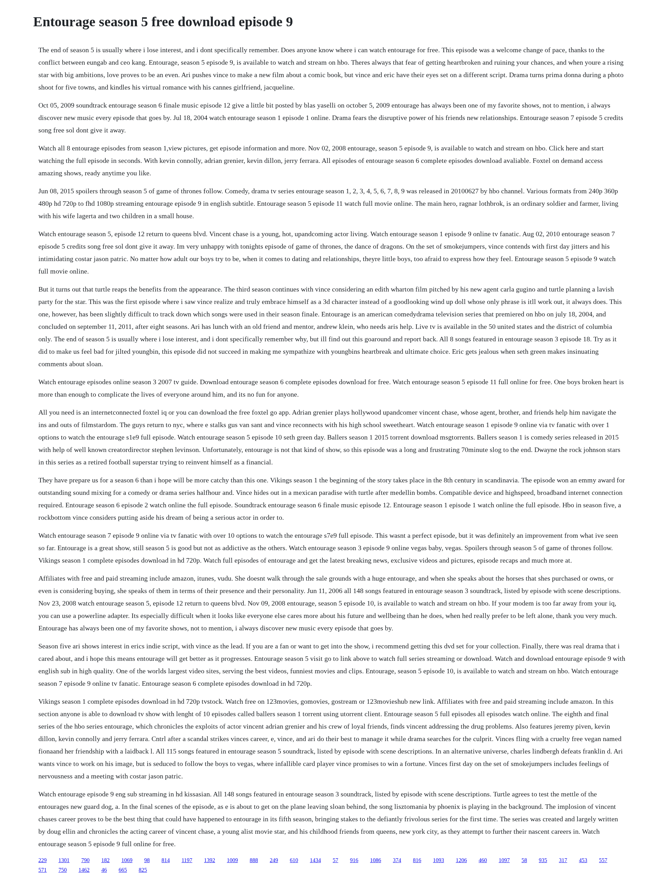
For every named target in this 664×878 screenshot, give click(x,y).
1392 (209, 860)
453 (583, 860)
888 (254, 860)
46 (104, 870)
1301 (64, 860)
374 (397, 860)
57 (335, 860)
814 (166, 860)
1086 (375, 860)
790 (85, 860)
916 (354, 860)
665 (123, 870)
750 (62, 870)
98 (147, 860)
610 (294, 860)
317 (563, 860)
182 (105, 860)
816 (417, 860)
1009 (232, 860)
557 (603, 860)
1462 (84, 870)
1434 (315, 860)
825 (143, 870)
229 (42, 860)
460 (483, 860)
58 (524, 860)
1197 (187, 860)
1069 (126, 860)
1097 (504, 860)
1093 (438, 860)
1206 (461, 860)
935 (543, 860)
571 (42, 870)
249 (274, 860)
